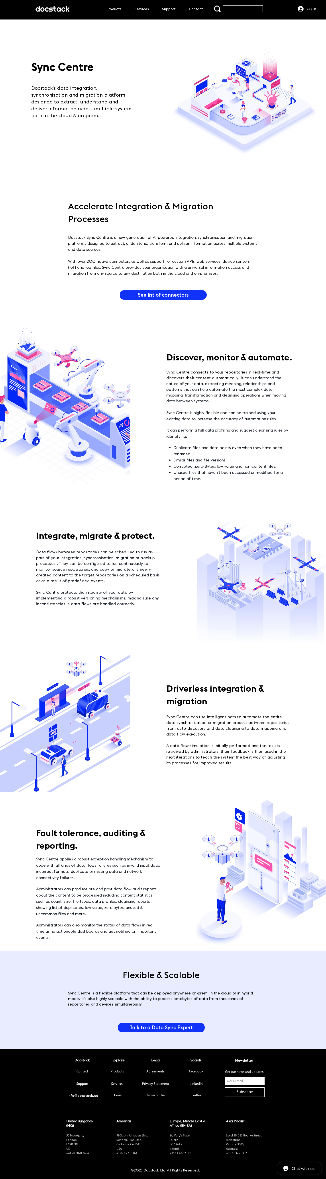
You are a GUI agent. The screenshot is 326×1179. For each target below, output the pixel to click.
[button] (161, 1027)
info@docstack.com (83, 1097)
